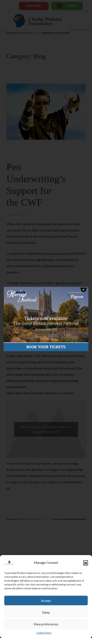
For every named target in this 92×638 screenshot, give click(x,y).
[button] (85, 562)
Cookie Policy (44, 632)
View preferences (46, 624)
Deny (46, 612)
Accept (46, 601)
